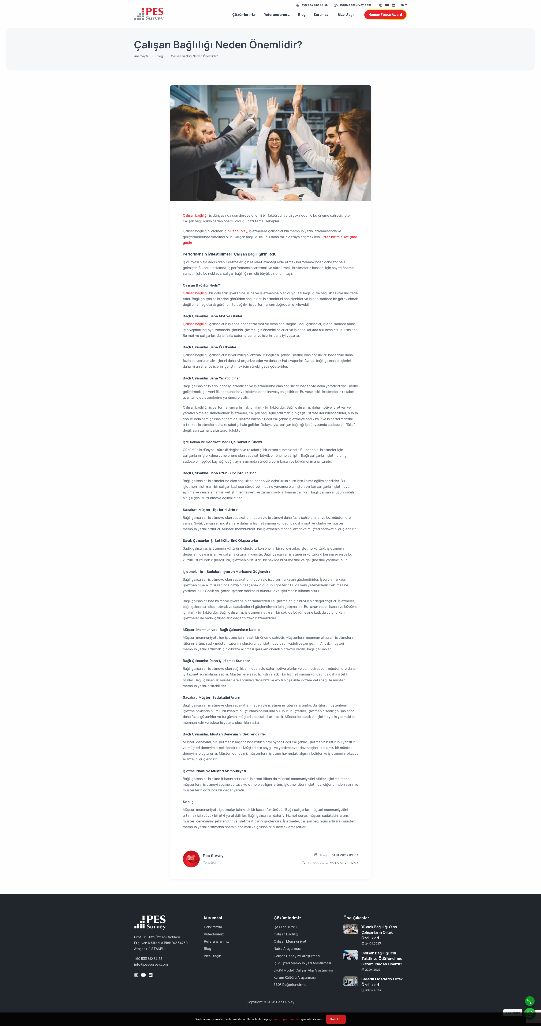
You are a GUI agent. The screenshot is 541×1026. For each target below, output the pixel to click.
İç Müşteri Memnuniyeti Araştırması (302, 963)
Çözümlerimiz (243, 14)
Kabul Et (336, 1019)
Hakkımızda (213, 927)
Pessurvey (238, 231)
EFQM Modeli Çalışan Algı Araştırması (303, 970)
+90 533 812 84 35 (315, 5)
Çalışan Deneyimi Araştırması (297, 956)
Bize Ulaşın (346, 14)
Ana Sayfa (141, 56)
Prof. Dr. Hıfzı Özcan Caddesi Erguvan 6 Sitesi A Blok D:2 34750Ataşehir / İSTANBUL (161, 943)
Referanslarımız (277, 14)
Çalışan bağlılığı (195, 215)
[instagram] (380, 4)
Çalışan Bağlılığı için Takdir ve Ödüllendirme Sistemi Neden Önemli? (381, 959)
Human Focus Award (385, 14)
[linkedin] (393, 4)
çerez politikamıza (287, 1019)
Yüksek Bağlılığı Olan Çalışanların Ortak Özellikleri (379, 932)
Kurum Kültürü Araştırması (295, 977)
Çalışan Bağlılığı (286, 934)
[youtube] (387, 4)
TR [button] (402, 5)
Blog (302, 14)
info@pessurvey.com (355, 5)
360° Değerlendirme (290, 984)
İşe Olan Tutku (285, 927)
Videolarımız (214, 934)
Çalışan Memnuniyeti (290, 941)
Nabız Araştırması (288, 948)
